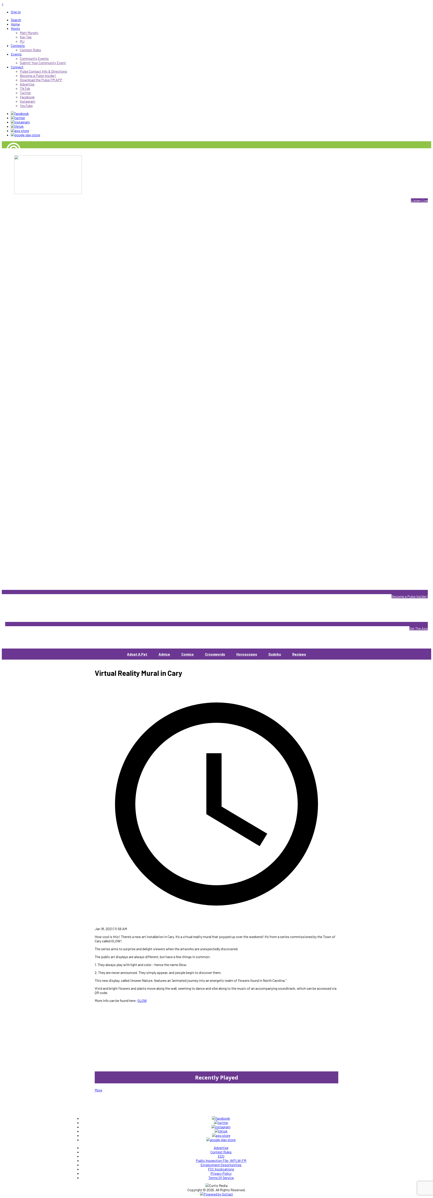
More (98, 1090)
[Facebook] (20, 113)
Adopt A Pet (137, 654)
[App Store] (20, 130)
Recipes (299, 654)
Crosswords (215, 654)
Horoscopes (246, 654)
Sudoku (274, 654)
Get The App (418, 628)
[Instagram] (20, 122)
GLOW (142, 1000)
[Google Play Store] (25, 135)
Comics (187, 654)
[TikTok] (17, 126)
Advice (164, 654)
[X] (18, 118)
